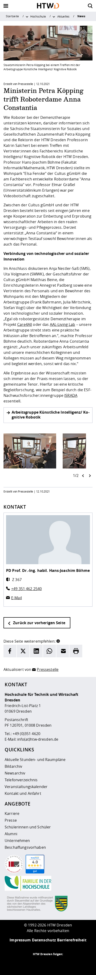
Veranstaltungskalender (26, 786)
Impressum (20, 940)
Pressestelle (47, 669)
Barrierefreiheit (71, 940)
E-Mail (16, 597)
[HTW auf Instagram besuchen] (38, 963)
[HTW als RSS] (29, 963)
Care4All (24, 324)
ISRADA (70, 395)
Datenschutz (44, 940)
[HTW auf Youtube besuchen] (66, 963)
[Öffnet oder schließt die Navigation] (6, 6)
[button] (58, 640)
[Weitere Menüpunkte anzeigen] (27, 16)
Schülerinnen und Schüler (28, 827)
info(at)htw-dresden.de (37, 739)
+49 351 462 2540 (26, 588)
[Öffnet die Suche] (90, 6)
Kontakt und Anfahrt (23, 793)
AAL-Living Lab (62, 324)
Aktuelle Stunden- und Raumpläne (35, 759)
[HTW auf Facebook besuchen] (57, 963)
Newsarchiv (15, 773)
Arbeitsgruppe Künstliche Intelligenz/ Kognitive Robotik (50, 415)
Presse (11, 820)
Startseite (12, 16)
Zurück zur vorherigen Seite (38, 622)
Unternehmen (17, 840)
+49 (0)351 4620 (26, 733)
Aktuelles (63, 16)
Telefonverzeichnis (21, 779)
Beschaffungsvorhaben (25, 847)
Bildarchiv (13, 766)
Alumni (11, 833)
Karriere (12, 813)
